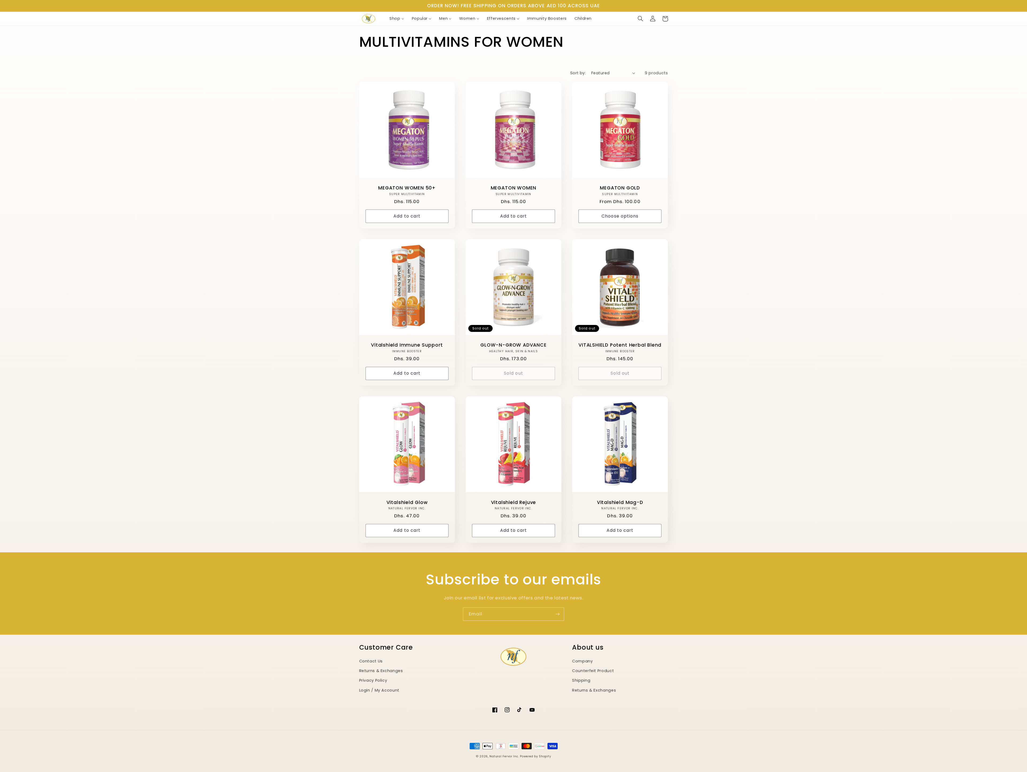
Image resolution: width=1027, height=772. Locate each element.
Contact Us (371, 661)
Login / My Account (379, 690)
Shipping (581, 680)
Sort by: (578, 73)
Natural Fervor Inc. (504, 756)
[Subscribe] (557, 613)
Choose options (619, 216)
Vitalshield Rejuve (513, 503)
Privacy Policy (373, 680)
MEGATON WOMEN (514, 188)
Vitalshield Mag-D (620, 503)
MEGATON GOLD (620, 188)
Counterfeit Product (593, 670)
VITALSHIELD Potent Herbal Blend (619, 345)
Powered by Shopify (535, 756)
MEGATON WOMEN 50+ (407, 188)
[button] (640, 19)
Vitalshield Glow (407, 503)
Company (582, 661)
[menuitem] (396, 19)
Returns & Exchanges (381, 670)
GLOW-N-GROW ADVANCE (513, 345)
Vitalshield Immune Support (407, 345)
